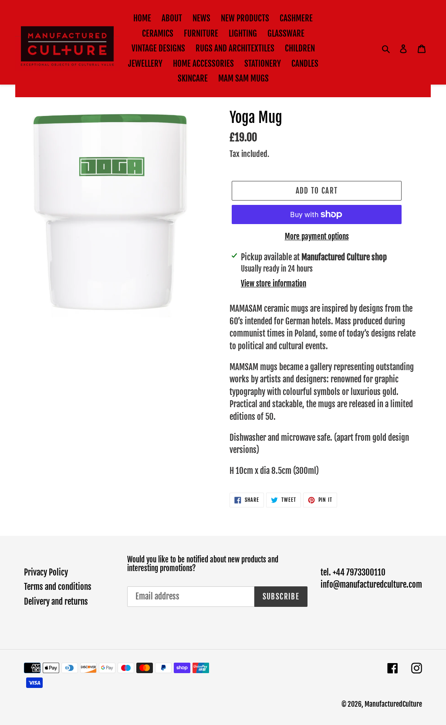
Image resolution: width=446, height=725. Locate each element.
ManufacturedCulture (393, 704)
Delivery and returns (56, 601)
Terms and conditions (57, 587)
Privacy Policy (46, 572)
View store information (273, 283)
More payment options (317, 236)
